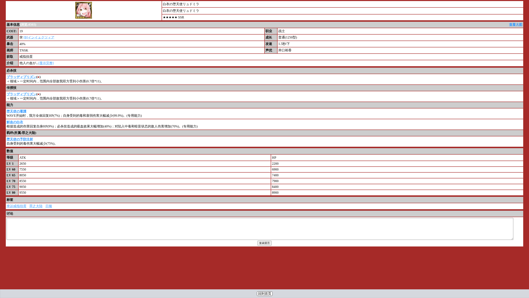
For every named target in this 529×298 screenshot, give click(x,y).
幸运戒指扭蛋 (16, 206)
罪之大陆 (36, 206)
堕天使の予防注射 (20, 139)
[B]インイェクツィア (39, 37)
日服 (48, 206)
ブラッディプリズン (21, 77)
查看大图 (515, 24)
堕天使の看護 (16, 111)
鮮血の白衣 (15, 122)
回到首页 (264, 293)
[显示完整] (46, 63)
